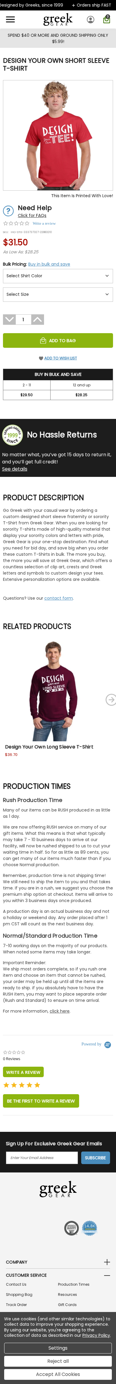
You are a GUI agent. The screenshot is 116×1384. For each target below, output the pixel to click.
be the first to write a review (41, 1101)
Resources (67, 1294)
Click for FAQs (32, 215)
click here (60, 1011)
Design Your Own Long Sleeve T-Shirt (49, 746)
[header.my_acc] (91, 19)
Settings (58, 1348)
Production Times (74, 1284)
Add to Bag (62, 340)
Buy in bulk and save (49, 264)
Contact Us (16, 1284)
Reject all (58, 1361)
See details (14, 469)
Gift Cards (67, 1304)
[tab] (23, 1072)
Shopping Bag (19, 1294)
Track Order (16, 1304)
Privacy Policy (96, 1335)
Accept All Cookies (58, 1374)
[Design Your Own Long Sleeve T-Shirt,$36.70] (52, 691)
